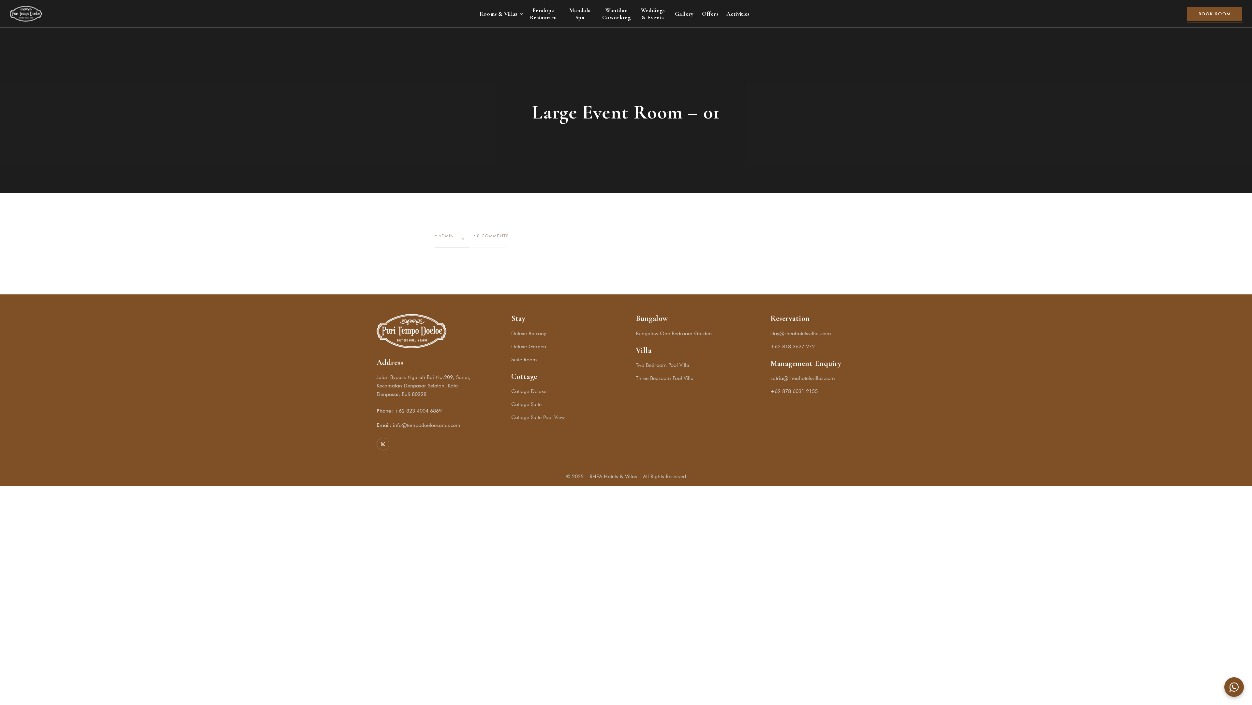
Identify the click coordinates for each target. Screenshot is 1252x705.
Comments (493, 235)
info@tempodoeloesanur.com (426, 425)
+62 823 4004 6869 (418, 411)
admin (446, 235)
